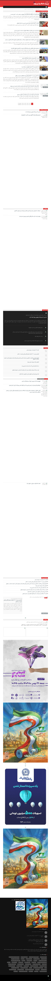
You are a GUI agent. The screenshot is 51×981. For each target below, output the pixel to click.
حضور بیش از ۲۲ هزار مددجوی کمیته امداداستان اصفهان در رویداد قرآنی (34, 625)
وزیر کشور (36, 971)
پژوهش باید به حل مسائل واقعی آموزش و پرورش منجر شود (29, 216)
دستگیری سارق (30, 960)
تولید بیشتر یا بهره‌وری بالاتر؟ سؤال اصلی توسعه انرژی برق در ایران (33, 340)
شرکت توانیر (44, 964)
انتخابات (23, 958)
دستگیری (35, 960)
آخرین (20, 104)
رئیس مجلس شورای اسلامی (16, 960)
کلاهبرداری (31, 971)
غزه (45, 967)
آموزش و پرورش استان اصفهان (34, 957)
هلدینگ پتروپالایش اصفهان (30, 969)
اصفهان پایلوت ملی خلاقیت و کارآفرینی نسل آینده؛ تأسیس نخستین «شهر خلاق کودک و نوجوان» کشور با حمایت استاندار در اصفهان (21, 359)
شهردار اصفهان (27, 966)
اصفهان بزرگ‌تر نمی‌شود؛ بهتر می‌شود (33, 362)
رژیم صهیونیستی (27, 962)
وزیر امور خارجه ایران (43, 971)
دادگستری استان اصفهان (43, 960)
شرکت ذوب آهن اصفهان (37, 964)
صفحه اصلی (37, 9)
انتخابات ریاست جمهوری (15, 958)
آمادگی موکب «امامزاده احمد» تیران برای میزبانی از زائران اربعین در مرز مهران (24, 86)
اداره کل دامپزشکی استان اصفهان (14, 957)
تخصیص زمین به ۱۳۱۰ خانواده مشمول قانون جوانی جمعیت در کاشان (28, 354)
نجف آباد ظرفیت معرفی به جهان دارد (33, 483)
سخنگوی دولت (15, 962)
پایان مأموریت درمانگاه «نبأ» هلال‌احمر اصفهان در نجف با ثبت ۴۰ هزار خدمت (25, 14)
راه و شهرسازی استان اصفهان (42, 962)
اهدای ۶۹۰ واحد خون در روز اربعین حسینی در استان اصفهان (28, 23)
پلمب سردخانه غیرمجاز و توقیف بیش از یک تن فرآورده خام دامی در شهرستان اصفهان (25, 370)
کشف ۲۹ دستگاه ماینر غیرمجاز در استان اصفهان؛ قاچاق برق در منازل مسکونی (34, 593)
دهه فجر (24, 960)
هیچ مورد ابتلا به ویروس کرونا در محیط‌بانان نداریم (31, 381)
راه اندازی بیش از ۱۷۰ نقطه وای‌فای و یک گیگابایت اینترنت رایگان (27, 76)
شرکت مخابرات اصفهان (12, 964)
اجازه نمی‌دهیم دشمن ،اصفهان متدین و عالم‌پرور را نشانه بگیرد (29, 374)
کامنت (39, 379)
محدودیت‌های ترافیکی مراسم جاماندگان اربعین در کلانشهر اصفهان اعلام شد (25, 48)
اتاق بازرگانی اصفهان (24, 957)
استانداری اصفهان (36, 958)
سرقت (9, 962)
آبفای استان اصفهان (43, 957)
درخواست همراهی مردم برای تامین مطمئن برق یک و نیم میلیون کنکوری (27, 211)
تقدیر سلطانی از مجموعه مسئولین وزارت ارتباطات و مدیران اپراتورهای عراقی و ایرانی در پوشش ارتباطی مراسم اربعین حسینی (23, 391)
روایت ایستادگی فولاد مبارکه (38, 336)
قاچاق (31, 967)
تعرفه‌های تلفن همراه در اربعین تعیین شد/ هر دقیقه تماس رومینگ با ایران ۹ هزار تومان (24, 385)
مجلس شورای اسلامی (24, 967)
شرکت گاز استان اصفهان (34, 966)
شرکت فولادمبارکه (28, 964)
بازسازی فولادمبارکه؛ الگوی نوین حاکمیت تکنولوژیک (30, 115)
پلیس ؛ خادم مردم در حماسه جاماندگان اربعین (30, 58)
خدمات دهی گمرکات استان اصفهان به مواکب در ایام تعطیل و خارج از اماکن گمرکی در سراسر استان (22, 40)
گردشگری (16, 971)
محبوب (46, 379)
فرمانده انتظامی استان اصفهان (38, 967)
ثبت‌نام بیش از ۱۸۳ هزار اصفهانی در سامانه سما (30, 67)
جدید (42, 379)
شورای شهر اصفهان (12, 966)
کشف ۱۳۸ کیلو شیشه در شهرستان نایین (33, 350)
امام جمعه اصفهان (29, 958)
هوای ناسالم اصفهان (13, 969)
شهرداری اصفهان (19, 966)
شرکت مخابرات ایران (43, 966)
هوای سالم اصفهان (20, 969)
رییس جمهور (21, 962)
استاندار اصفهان (44, 958)
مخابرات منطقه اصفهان (15, 967)
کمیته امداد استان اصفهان (23, 971)
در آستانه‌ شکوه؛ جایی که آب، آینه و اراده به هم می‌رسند (30, 366)
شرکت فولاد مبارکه (20, 964)
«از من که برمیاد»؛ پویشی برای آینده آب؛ (32, 112)
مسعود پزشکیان (44, 969)
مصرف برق (37, 969)
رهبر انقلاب (34, 962)
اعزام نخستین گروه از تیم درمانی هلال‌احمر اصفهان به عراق (28, 95)
